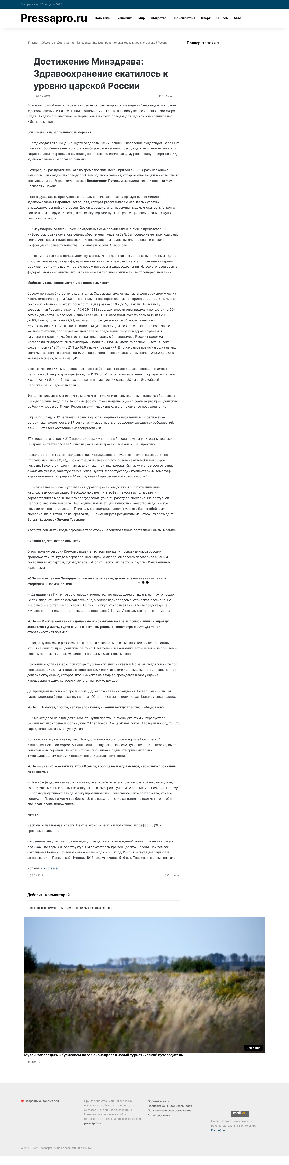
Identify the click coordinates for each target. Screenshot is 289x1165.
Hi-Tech (222, 18)
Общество (159, 18)
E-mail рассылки (159, 1115)
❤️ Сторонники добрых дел (40, 1101)
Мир (141, 18)
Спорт (206, 18)
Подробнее (219, 1130)
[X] (0, 1158)
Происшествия (183, 18)
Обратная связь (158, 1101)
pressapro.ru (92, 1123)
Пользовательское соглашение (169, 1110)
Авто (237, 18)
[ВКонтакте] (1, 1158)
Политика (102, 18)
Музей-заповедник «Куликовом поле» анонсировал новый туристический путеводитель (103, 1055)
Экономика (124, 18)
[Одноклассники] (2, 1158)
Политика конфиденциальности (170, 1105)
